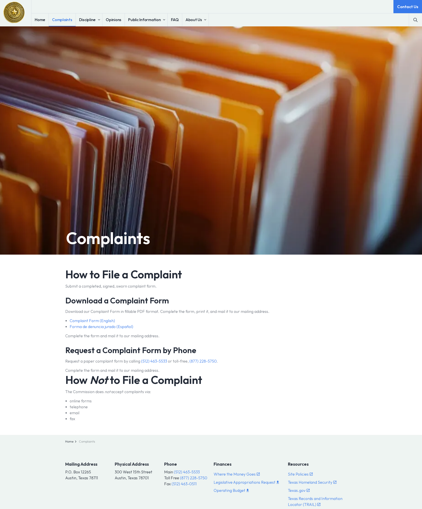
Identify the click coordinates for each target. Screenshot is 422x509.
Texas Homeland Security (310, 482)
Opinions (113, 19)
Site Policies (298, 474)
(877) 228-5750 (202, 361)
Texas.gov (297, 490)
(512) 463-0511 (184, 483)
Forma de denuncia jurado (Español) (101, 326)
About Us (194, 19)
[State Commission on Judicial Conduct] (14, 12)
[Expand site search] (415, 19)
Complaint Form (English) (92, 320)
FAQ (175, 19)
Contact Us (407, 6)
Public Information (144, 19)
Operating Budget (229, 490)
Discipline (87, 19)
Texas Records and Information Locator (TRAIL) (315, 501)
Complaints (62, 19)
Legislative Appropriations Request (244, 482)
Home (40, 19)
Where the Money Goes (235, 474)
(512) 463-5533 (154, 361)
